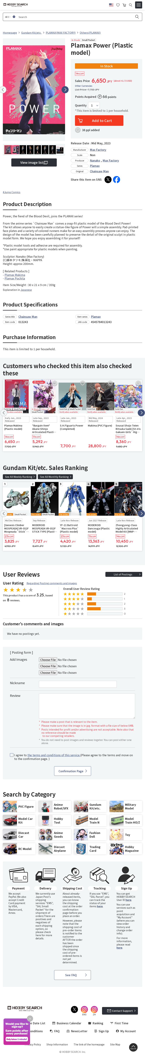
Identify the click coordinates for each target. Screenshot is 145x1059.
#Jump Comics (11, 192)
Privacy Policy (33, 1044)
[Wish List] (118, 4)
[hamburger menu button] (138, 4)
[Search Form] (130, 5)
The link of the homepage (89, 1044)
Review (15, 695)
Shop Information (57, 1044)
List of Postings (123, 574)
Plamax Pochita (15, 278)
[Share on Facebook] (116, 179)
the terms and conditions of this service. (53, 755)
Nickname (17, 682)
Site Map (115, 1044)
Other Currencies (83, 85)
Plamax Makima (15, 275)
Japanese (26, 289)
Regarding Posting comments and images (52, 583)
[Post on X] (108, 179)
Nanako (95, 160)
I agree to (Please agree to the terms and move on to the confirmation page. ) (73, 757)
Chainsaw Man (99, 171)
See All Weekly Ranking (18, 476)
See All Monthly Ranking (54, 476)
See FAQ (71, 975)
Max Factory (98, 150)
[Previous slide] (3, 412)
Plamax (95, 166)
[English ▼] (111, 4)
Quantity (81, 105)
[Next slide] (65, 89)
